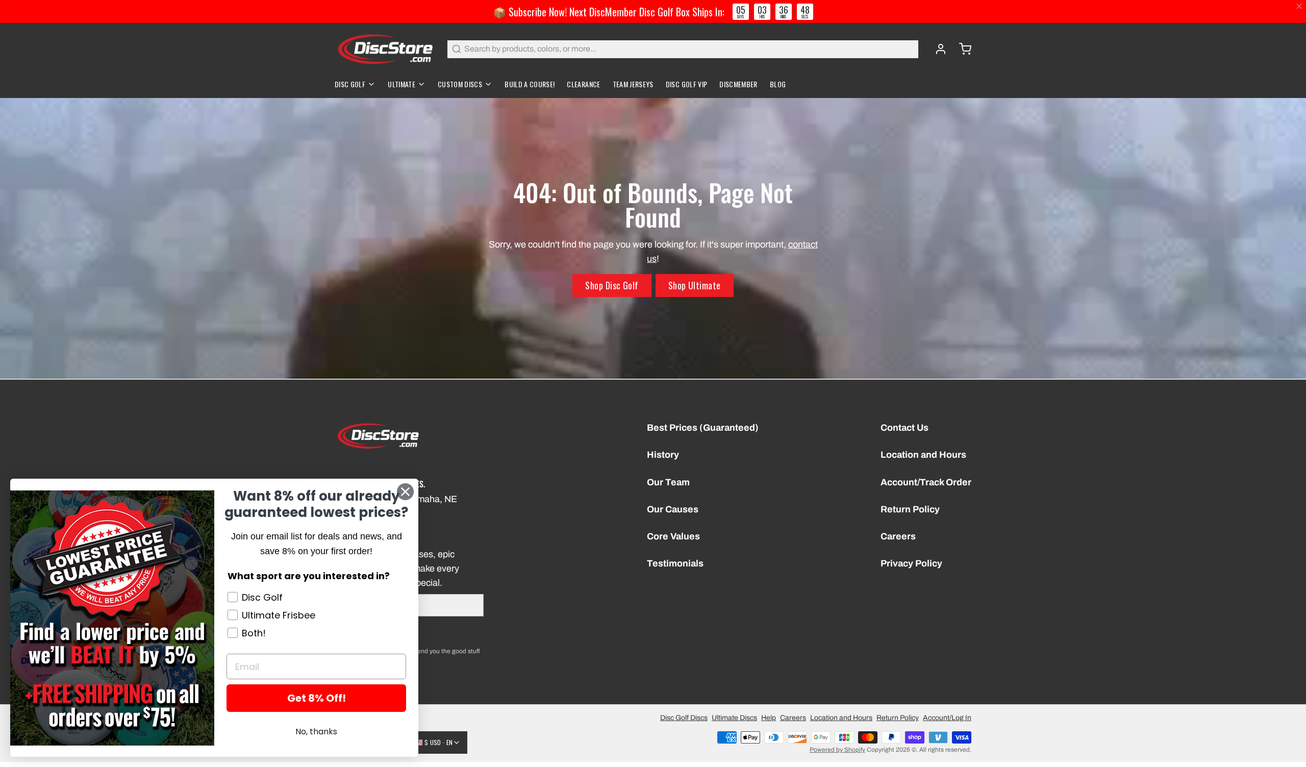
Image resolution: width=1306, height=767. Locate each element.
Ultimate (401, 84)
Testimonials (675, 563)
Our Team (668, 482)
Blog (778, 84)
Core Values (673, 536)
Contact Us (904, 428)
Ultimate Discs (734, 718)
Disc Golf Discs (684, 718)
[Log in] (936, 49)
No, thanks (316, 731)
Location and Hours (923, 455)
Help (768, 718)
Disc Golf (350, 84)
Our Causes (672, 509)
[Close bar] (1299, 6)
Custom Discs (460, 84)
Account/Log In (947, 718)
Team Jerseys (633, 84)
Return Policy (910, 509)
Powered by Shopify (837, 749)
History (663, 455)
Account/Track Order (926, 482)
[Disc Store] (385, 49)
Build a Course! (530, 84)
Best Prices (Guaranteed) (703, 428)
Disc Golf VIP (687, 84)
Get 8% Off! (316, 698)
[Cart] (961, 49)
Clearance (583, 84)
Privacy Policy (911, 563)
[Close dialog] (405, 492)
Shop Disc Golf (611, 285)
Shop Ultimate (694, 285)
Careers (898, 536)
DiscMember (738, 84)
